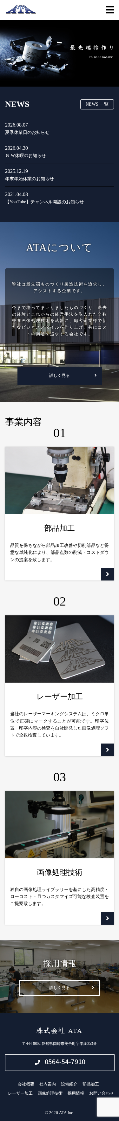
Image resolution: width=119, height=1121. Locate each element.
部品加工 (91, 1084)
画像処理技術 (50, 1093)
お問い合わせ (101, 1093)
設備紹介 (69, 1084)
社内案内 (47, 1084)
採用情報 (76, 1093)
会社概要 (26, 1084)
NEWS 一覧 (97, 104)
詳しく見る (59, 375)
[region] (59, 53)
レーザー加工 (20, 1093)
